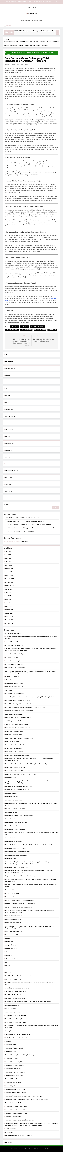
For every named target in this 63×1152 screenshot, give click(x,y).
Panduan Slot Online (10, 858)
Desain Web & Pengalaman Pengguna (15, 667)
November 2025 (9, 579)
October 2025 (9, 582)
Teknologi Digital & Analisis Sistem (15, 1089)
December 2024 (9, 616)
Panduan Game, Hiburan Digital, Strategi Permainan (19, 815)
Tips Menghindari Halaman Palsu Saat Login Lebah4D (20, 531)
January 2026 (9, 572)
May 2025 (8, 599)
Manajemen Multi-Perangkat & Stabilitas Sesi (17, 789)
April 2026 (8, 561)
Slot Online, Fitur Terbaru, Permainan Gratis (17, 988)
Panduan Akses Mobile (11, 796)
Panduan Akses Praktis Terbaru (13, 800)
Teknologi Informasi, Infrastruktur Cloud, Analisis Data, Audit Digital (23, 1096)
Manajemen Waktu (26, 330)
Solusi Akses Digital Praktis (13, 1012)
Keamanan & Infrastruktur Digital (14, 731)
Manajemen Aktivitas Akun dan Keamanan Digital (18, 786)
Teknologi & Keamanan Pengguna (14, 1065)
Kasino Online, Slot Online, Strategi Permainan (17, 728)
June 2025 (8, 596)
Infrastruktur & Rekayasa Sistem (14, 714)
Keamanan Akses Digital (12, 741)
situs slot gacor (9, 430)
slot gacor (8, 382)
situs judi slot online (10, 948)
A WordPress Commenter (12, 541)
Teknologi (8, 1041)
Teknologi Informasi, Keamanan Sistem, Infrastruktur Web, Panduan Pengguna (26, 1099)
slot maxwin (8, 477)
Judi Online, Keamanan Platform (14, 721)
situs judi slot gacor (10, 945)
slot (6, 464)
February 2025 (9, 609)
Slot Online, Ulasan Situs (12, 1005)
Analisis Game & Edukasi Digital (14, 645)
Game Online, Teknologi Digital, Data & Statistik (18, 704)
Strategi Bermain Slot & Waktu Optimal (15, 1022)
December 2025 (9, 575)
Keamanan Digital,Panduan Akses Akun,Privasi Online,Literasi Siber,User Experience (28, 764)
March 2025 (8, 606)
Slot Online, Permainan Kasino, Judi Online (16, 998)
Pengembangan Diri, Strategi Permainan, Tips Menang (20, 876)
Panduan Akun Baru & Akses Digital (15, 808)
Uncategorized (9, 1132)
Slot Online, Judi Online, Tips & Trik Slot (16, 991)
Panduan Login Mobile (11, 838)
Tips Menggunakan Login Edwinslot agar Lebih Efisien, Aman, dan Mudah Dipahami (28, 524)
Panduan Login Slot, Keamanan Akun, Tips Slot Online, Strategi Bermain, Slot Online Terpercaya (31, 845)
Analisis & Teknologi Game (12, 642)
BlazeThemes (48, 1149)
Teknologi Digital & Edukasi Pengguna (15, 1092)
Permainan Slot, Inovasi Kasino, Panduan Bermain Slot (20, 907)
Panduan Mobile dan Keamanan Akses (15, 848)
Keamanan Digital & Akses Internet (14, 748)
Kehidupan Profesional (37, 326)
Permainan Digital (10, 890)
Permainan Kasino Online (12, 893)
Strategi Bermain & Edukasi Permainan (15, 1015)
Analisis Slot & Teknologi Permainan (15, 661)
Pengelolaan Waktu (40, 330)
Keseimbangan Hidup (12, 330)
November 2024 (9, 620)
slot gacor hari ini (10, 416)
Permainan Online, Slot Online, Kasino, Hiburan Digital (20, 900)
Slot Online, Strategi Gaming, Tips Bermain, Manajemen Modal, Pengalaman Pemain (28, 1001)
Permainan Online (10, 897)
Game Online (14, 326)
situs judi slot (9, 941)
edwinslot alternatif (10, 680)
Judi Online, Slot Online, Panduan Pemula (16, 724)
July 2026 (7, 551)
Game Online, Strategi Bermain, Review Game (17, 700)
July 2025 (7, 592)
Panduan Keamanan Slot (12, 826)
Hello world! (25, 541)
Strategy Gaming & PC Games (13, 1031)
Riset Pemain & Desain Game (13, 919)
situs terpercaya (9, 443)
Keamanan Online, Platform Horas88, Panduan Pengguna (20, 774)
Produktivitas (52, 330)
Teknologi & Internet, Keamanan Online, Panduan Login (20, 1055)
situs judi (7, 938)
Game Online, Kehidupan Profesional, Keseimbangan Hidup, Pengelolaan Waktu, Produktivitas (29, 53)
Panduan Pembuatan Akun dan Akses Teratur (17, 851)
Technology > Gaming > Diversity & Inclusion (17, 1038)
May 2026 (8, 558)
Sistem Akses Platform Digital (13, 931)
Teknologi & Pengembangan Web (14, 1075)
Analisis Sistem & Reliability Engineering (16, 654)
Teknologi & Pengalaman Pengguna (15, 1072)
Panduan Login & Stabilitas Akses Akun (16, 829)
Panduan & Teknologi (11, 793)
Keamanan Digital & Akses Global (14, 745)
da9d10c (8, 64)
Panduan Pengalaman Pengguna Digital (16, 855)
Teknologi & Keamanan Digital (13, 1062)
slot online (8, 972)
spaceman (8, 484)
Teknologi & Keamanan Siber (13, 1068)
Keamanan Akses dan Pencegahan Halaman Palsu (19, 738)
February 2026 (9, 568)
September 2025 (9, 585)
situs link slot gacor (10, 368)
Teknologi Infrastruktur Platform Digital (16, 1106)
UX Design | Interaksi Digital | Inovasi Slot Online (18, 1135)
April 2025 (8, 603)
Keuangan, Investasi (10, 777)
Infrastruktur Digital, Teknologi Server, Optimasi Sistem (20, 717)
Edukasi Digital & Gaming (12, 676)
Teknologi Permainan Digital (13, 1116)
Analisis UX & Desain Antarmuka (14, 664)
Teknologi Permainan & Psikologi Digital (16, 1113)
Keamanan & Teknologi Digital (13, 734)
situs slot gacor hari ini (11, 470)
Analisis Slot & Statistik (11, 657)
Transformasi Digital (10, 1129)
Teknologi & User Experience (13, 1082)
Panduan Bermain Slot (11, 812)
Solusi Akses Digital (10, 1008)
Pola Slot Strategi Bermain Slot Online (15, 916)
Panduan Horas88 (10, 819)
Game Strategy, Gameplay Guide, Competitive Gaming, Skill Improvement (25, 707)
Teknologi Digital (10, 1086)
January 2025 (9, 613)
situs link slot (9, 409)
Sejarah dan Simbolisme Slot (13, 922)
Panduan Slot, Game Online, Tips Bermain (16, 867)
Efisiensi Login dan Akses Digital (14, 683)
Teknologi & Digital (10, 1044)
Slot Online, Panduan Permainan (14, 995)
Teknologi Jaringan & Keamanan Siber (15, 1110)
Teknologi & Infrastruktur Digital (14, 1048)
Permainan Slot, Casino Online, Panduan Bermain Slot (20, 903)
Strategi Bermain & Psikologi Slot (14, 1019)
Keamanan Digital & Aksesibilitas (14, 752)
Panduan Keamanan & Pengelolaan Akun (16, 822)
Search (6, 504)
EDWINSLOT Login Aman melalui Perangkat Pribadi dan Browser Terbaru (27, 31)
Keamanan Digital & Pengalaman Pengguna (17, 755)
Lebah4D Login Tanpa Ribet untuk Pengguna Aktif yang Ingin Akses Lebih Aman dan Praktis (28, 1)
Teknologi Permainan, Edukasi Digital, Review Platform (20, 1120)
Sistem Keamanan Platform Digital (14, 935)
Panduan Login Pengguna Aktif (13, 841)
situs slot (7, 375)
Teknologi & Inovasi (10, 1051)
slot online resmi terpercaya (13, 979)
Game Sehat (24, 326)
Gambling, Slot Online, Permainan (14, 686)
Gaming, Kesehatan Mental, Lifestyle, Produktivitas (19, 710)
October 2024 (9, 623)
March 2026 (8, 565)
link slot (7, 395)
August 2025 (8, 589)
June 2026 (8, 555)
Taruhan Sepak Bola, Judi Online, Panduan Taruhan (19, 1034)
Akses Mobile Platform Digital (13, 633)
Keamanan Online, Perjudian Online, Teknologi (17, 771)
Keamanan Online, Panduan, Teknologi (15, 767)
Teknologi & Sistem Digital (12, 1079)
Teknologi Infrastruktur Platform (14, 1103)
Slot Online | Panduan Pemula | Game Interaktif (18, 976)
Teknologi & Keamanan (11, 1058)
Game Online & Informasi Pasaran (14, 693)
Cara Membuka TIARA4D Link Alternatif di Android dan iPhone (23, 518)
